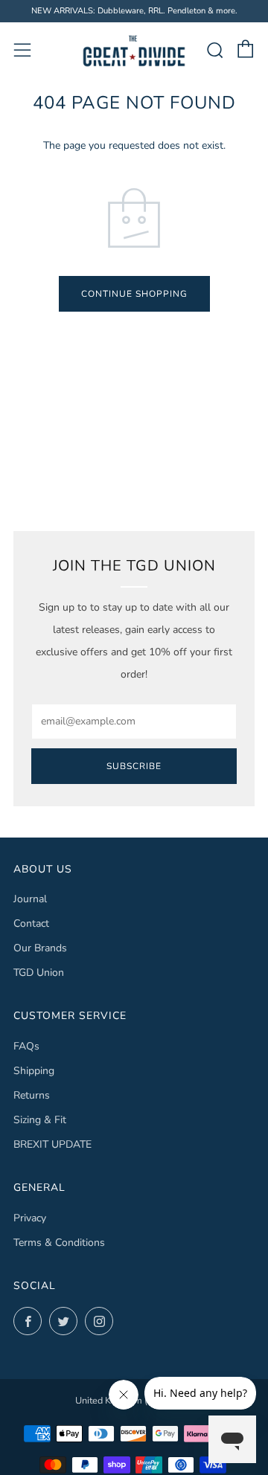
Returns (31, 1095)
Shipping (33, 1071)
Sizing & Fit (39, 1120)
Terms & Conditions (59, 1242)
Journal (30, 899)
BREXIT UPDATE (52, 1144)
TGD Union (38, 972)
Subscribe (134, 766)
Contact (31, 923)
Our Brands (40, 948)
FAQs (26, 1046)
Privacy (29, 1218)
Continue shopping (134, 294)
